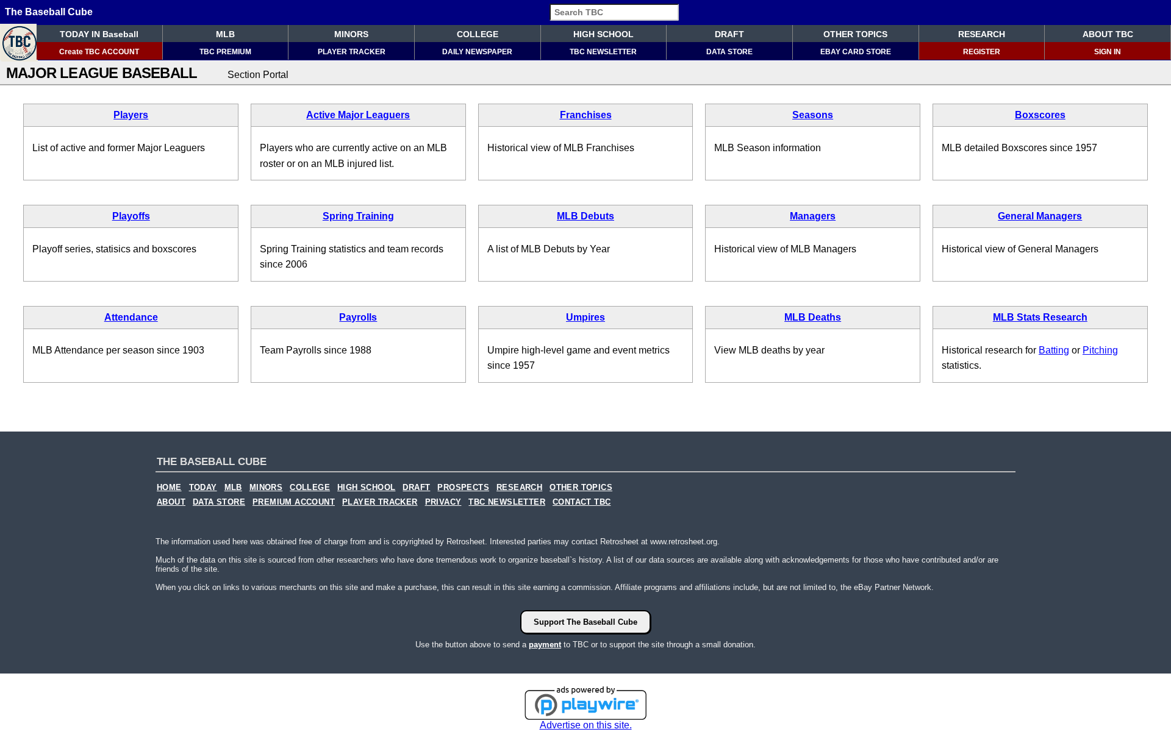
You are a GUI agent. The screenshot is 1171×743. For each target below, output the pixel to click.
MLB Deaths (812, 317)
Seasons (812, 115)
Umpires (585, 317)
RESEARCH (981, 34)
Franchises (586, 115)
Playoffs (131, 216)
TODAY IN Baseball (99, 34)
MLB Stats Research (1040, 317)
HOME (169, 487)
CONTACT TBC (582, 502)
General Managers (1040, 216)
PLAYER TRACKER (351, 52)
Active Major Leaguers (358, 115)
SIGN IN (1107, 52)
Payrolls (358, 317)
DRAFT (729, 34)
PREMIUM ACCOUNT (293, 502)
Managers (813, 216)
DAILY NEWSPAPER (477, 52)
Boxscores (1040, 115)
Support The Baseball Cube (585, 622)
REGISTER (981, 52)
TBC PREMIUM (225, 52)
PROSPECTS (463, 487)
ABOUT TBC (1108, 34)
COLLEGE (477, 34)
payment (545, 644)
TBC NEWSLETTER (603, 52)
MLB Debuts (585, 216)
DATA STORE (729, 52)
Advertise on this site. (586, 725)
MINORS (351, 34)
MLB (225, 34)
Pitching (1100, 350)
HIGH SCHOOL (603, 34)
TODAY (203, 487)
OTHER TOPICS (855, 34)
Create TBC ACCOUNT (99, 52)
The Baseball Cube (49, 12)
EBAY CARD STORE (855, 52)
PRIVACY (443, 502)
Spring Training (358, 216)
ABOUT (171, 502)
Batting (1054, 350)
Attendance (131, 317)
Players (130, 115)
